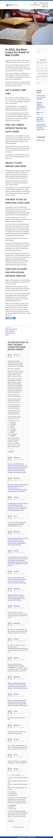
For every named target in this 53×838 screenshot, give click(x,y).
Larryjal (15, 516)
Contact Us (45, 6)
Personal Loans (43, 3)
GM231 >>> (24, 762)
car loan (8, 60)
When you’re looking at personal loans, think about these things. (11, 331)
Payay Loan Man (41, 140)
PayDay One (45, 4)
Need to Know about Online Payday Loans (40, 119)
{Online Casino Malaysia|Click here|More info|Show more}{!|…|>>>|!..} (17, 524)
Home (35, 3)
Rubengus (15, 768)
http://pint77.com (22, 629)
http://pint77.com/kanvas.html (15, 733)
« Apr (38, 82)
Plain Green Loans (35, 4)
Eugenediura (16, 354)
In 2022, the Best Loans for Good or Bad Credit (41, 97)
